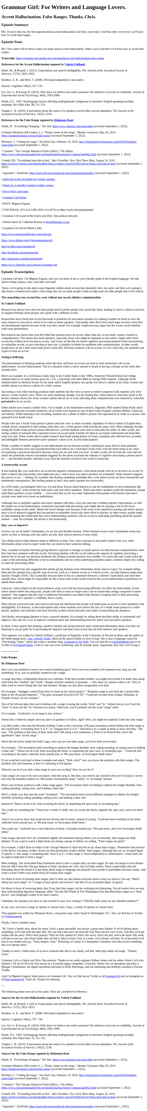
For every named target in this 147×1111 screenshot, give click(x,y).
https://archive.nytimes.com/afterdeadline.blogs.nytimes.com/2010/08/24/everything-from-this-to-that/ (58, 163)
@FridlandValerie (23, 645)
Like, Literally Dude (38, 638)
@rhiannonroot (13, 916)
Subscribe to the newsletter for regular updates (29, 179)
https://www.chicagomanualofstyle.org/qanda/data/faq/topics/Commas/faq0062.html (48, 154)
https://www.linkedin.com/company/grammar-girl (29, 264)
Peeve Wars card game (15, 191)
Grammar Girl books (14, 197)
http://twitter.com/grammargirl (18, 246)
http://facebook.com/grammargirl (19, 252)
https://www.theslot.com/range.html (73, 126)
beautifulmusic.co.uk (57, 221)
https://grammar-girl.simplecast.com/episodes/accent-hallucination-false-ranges (60, 58)
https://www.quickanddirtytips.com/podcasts (26, 234)
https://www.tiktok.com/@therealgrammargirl (27, 240)
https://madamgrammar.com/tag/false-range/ (26, 135)
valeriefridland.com (123, 641)
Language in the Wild (76, 641)
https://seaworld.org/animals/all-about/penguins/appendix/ (61, 173)
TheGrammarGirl (14, 979)
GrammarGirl (113, 976)
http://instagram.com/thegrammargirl (21, 258)
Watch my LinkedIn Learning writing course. (28, 185)
